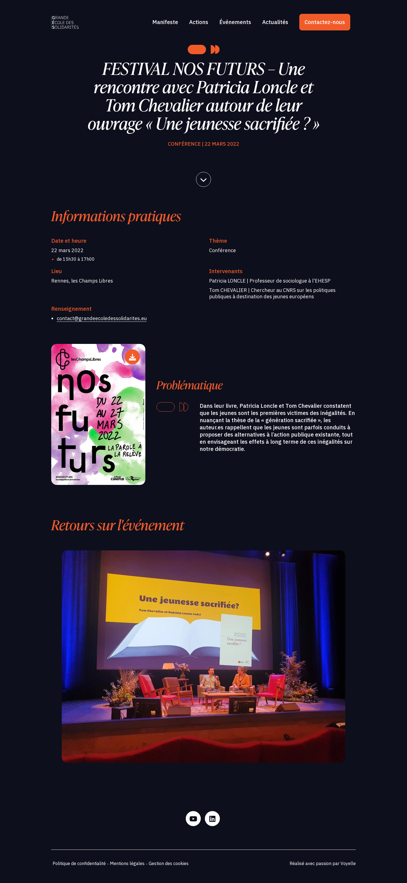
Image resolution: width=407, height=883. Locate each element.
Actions (198, 22)
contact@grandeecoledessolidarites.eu (102, 318)
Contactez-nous (325, 22)
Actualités (275, 22)
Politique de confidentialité (79, 863)
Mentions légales (127, 863)
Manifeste (165, 22)
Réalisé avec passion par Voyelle (323, 863)
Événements (235, 22)
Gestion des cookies (169, 863)
